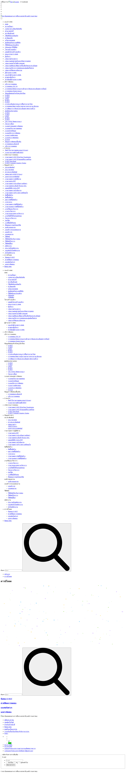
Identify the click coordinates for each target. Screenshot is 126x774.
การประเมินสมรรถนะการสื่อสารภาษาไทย (18, 104)
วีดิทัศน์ (7, 236)
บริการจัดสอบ (8, 332)
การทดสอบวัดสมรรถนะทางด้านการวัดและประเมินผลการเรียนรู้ (25, 89)
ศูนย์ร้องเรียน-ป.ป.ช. (10, 729)
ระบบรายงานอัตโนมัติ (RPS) (13, 152)
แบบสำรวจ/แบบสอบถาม (12, 229)
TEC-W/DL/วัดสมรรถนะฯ (13, 121)
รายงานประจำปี (9, 181)
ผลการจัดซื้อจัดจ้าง (10, 199)
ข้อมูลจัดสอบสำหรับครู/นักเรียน (14, 93)
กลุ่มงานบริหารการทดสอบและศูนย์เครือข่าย (19, 68)
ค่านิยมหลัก (8, 38)
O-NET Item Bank (10, 161)
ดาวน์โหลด (8, 509)
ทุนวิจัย (7, 220)
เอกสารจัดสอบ (9, 264)
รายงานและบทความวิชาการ (14, 213)
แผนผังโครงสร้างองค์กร (12, 52)
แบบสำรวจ (8, 232)
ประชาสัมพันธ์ (9, 167)
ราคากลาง (8, 202)
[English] (16, 2)
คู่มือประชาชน (9, 720)
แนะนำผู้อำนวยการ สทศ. (12, 75)
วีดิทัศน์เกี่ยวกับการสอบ (12, 239)
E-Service (7, 398)
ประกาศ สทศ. (9, 169)
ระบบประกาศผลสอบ (11, 137)
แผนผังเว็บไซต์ (9, 722)
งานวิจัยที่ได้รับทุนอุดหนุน (13, 216)
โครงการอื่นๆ (9, 124)
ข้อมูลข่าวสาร (9, 415)
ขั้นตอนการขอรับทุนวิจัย (12, 225)
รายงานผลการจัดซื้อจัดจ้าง (13, 204)
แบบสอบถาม (8, 234)
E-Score (7, 139)
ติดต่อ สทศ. (8, 266)
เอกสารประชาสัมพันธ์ (11, 176)
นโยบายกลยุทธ (9, 40)
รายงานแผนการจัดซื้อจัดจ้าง (13, 206)
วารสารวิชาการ (9, 211)
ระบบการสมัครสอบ (11, 135)
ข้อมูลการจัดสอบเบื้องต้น (12, 141)
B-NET (7, 100)
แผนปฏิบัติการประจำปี (11, 188)
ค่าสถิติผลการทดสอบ (11, 259)
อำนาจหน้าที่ (8, 31)
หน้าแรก (7, 574)
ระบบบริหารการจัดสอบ (12, 133)
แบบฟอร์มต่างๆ (9, 262)
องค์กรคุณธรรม (10, 227)
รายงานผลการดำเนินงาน (12, 190)
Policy (6, 733)
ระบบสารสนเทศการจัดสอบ (13, 126)
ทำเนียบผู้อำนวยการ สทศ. (13, 79)
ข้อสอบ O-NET (9, 257)
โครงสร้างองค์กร (10, 49)
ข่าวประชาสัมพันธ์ (10, 172)
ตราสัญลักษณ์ (9, 33)
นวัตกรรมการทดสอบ (11, 405)
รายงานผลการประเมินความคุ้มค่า (15, 183)
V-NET (7, 97)
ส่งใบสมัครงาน (9, 253)
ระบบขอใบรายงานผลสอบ (13, 128)
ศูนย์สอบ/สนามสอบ (11, 111)
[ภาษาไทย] (11, 2)
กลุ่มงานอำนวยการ (11, 59)
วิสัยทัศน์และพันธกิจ (11, 35)
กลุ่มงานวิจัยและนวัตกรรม (13, 70)
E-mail (4, 757)
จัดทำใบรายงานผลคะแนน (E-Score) (16, 150)
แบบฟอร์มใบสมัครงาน (12, 250)
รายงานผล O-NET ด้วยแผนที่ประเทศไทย (17, 159)
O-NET (7, 95)
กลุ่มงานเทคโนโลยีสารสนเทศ (14, 63)
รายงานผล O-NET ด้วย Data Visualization (17, 157)
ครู (17, 762)
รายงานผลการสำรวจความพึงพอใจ (16, 193)
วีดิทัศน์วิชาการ (9, 241)
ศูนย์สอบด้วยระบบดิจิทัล (12, 42)
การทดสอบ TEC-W (11, 86)
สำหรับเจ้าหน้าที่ (9, 724)
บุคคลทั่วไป (24, 762)
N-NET (7, 102)
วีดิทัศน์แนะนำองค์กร (11, 45)
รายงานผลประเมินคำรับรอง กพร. (15, 186)
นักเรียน (10, 762)
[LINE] (9, 743)
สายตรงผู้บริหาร (9, 77)
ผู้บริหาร (7, 56)
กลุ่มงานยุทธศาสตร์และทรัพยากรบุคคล (17, 61)
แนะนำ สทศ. (8, 270)
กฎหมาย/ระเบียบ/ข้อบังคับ (13, 29)
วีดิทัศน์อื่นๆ (8, 243)
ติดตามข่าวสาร (11, 765)
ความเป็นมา (8, 26)
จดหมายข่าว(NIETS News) (13, 174)
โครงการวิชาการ (10, 218)
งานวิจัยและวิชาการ (11, 209)
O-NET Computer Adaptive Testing (15, 163)
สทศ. (6, 24)
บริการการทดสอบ (10, 84)
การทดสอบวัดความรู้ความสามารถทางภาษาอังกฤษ (21, 106)
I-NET (6, 98)
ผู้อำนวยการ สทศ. (10, 72)
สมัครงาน (8, 246)
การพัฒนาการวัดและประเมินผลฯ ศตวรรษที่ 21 (19, 108)
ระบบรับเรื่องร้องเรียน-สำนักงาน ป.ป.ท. (16, 731)
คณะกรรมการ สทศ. (11, 54)
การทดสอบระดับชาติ (11, 144)
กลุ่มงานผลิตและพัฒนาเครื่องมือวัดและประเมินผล (20, 65)
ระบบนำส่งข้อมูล (10, 131)
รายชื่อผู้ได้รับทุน (10, 223)
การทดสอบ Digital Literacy (13, 91)
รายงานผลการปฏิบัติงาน (12, 179)
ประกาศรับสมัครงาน (11, 248)
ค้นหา (3, 570)
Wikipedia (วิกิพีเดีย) (10, 47)
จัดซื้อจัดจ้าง (8, 195)
